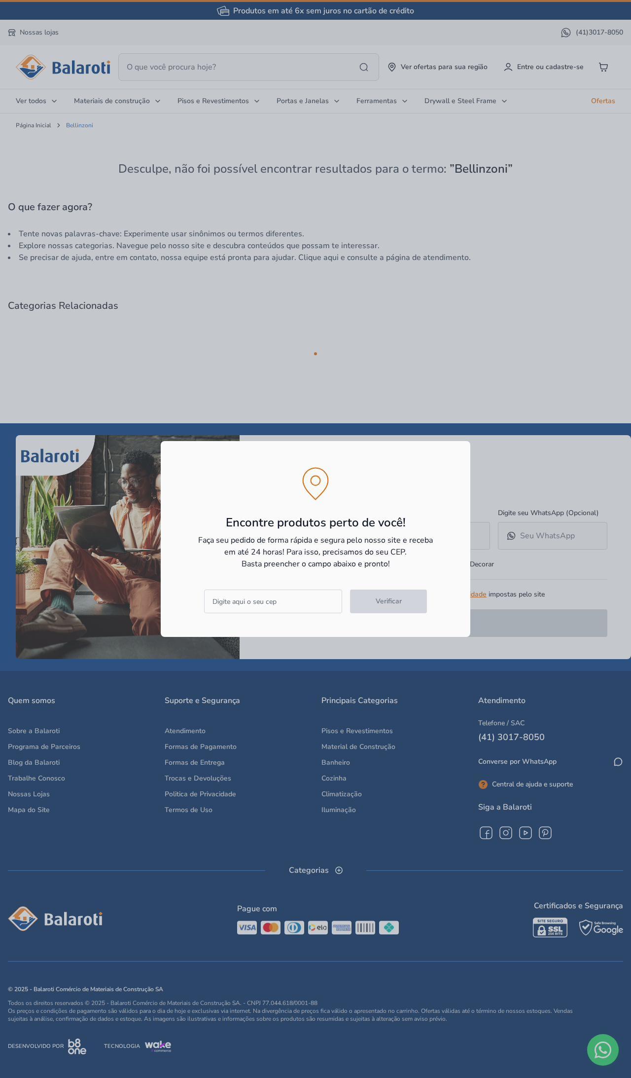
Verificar (389, 601)
